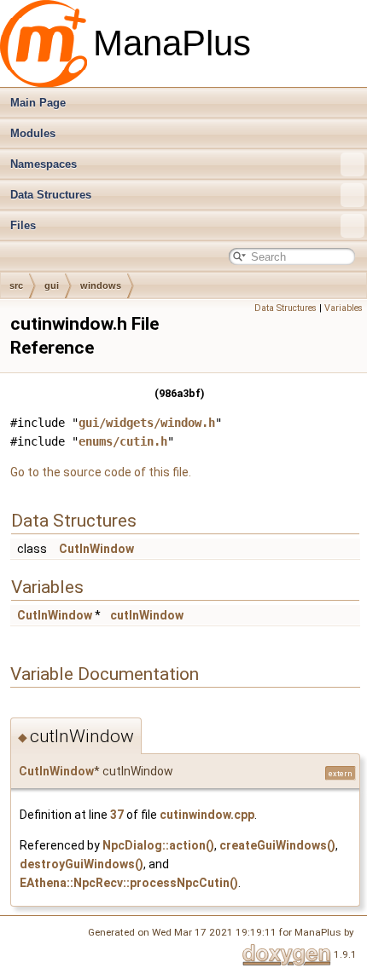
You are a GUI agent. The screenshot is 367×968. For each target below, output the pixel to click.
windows (100, 285)
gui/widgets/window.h (147, 422)
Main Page (38, 102)
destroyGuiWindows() (81, 864)
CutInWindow (96, 549)
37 (117, 814)
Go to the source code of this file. (100, 472)
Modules (32, 133)
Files (23, 225)
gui (51, 285)
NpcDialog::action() (158, 845)
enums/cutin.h (123, 441)
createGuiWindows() (277, 845)
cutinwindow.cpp (207, 814)
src (16, 285)
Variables (343, 308)
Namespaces (43, 164)
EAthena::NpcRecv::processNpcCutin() (129, 883)
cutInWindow (147, 615)
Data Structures (50, 194)
